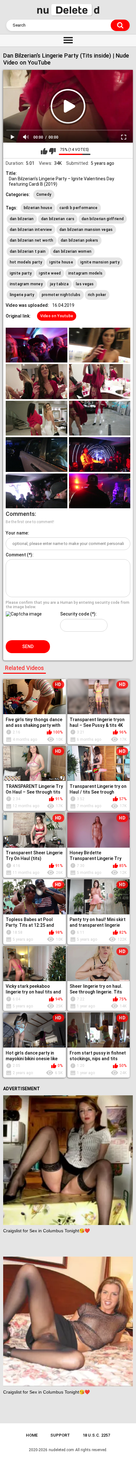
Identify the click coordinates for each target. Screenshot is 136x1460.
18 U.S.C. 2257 (96, 1435)
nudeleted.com (61, 1450)
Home (32, 1435)
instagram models (85, 273)
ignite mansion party (100, 262)
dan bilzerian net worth (31, 240)
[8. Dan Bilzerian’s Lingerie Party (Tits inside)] (100, 454)
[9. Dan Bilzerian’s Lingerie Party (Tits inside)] (36, 490)
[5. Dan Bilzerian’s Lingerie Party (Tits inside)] (36, 418)
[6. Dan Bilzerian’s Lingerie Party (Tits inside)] (100, 418)
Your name (17, 532)
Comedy (44, 194)
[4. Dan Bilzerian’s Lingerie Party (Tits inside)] (100, 381)
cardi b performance (78, 208)
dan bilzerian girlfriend (103, 219)
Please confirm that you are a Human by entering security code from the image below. (67, 604)
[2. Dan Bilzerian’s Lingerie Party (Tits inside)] (100, 345)
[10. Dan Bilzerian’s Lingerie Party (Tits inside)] (100, 490)
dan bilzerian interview (31, 229)
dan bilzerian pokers (79, 240)
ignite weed (50, 273)
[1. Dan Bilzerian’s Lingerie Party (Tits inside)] (36, 345)
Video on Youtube (56, 316)
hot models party (26, 262)
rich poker (97, 295)
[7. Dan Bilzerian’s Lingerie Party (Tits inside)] (36, 454)
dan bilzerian (22, 219)
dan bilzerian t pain (28, 251)
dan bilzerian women (72, 251)
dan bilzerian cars (57, 219)
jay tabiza (59, 284)
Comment (16, 554)
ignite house (61, 262)
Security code (74, 613)
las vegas (85, 284)
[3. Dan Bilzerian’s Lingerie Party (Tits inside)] (36, 381)
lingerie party (22, 295)
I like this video (44, 151)
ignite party (21, 273)
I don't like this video (52, 151)
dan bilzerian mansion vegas (86, 229)
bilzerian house (38, 208)
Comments (20, 513)
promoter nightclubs (61, 295)
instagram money (26, 284)
